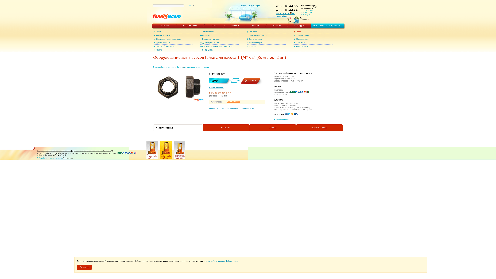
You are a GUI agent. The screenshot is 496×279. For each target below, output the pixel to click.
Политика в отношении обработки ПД (99, 151)
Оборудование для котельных (168, 39)
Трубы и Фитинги (163, 43)
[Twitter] (289, 114)
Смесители (300, 43)
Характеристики (164, 127)
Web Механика (67, 158)
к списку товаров (283, 119)
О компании (164, 26)
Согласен (84, 267)
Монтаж (255, 26)
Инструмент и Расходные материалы (217, 46)
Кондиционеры (255, 43)
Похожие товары (319, 127)
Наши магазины (190, 26)
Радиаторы (253, 32)
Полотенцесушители (257, 35)
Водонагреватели (163, 35)
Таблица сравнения (229, 108)
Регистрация (254, 6)
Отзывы (273, 127)
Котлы (158, 32)
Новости (323, 26)
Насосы (299, 32)
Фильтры (253, 46)
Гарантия (277, 26)
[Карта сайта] (193, 6)
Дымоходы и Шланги (211, 43)
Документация (335, 26)
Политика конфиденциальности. (73, 151)
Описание (226, 127)
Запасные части (302, 46)
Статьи (314, 26)
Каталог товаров (168, 67)
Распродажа (207, 50)
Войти (243, 6)
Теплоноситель (255, 39)
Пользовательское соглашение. (49, 151)
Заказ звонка (281, 16)
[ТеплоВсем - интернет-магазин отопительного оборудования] (165, 22)
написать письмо (285, 13)
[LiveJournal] (297, 114)
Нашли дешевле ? (216, 87)
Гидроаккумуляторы (211, 39)
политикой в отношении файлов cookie (221, 261)
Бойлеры (206, 35)
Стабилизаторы (302, 35)
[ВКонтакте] (286, 114)
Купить (252, 80)
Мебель (159, 50)
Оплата (214, 26)
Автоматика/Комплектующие (196, 67)
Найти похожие (247, 108)
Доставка (235, 26)
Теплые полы (208, 32)
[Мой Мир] (294, 114)
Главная (156, 67)
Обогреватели (302, 39)
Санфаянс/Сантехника (165, 46)
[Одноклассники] (292, 114)
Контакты (55, 153)
